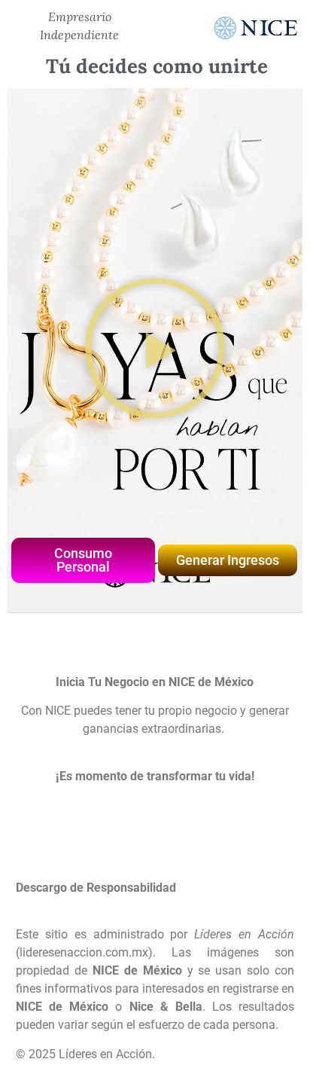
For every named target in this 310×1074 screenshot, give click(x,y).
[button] (155, 350)
